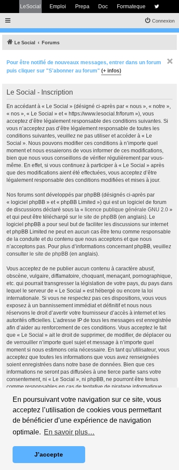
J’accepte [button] (48, 454)
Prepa (82, 6)
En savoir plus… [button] (69, 432)
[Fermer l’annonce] (169, 61)
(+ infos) (111, 71)
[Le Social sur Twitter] (156, 6)
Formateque (131, 6)
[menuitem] (159, 21)
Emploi (58, 6)
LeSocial (30, 6)
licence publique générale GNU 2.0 (126, 210)
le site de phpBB (97, 217)
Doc (103, 6)
